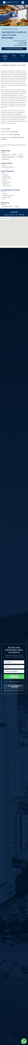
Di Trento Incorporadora (14, 134)
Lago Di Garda (14, 131)
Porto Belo (14, 29)
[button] (23, 2)
